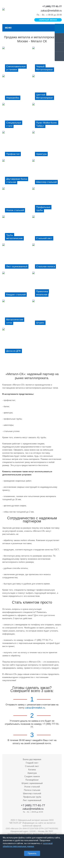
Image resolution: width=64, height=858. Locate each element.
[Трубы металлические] (17, 229)
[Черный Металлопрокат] (47, 61)
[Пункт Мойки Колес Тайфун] (47, 117)
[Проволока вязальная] (47, 285)
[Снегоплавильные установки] (17, 61)
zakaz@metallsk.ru (51, 10)
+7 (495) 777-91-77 (52, 6)
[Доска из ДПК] (17, 342)
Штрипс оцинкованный (32, 783)
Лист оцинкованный (32, 800)
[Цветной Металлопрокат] (47, 89)
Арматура (32, 773)
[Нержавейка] (17, 89)
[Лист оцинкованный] (17, 257)
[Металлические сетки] (17, 314)
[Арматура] (47, 145)
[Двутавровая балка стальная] (17, 173)
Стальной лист (32, 766)
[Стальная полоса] (47, 257)
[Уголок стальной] (17, 201)
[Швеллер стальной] (47, 173)
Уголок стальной (32, 786)
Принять (32, 853)
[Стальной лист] (47, 229)
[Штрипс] (47, 314)
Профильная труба (32, 797)
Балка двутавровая (32, 759)
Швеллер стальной (32, 793)
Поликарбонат (32, 780)
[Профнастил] (17, 145)
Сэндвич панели (32, 776)
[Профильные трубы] (47, 201)
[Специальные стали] (17, 117)
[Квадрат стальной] (17, 285)
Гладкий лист (32, 763)
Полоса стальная (32, 790)
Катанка (32, 769)
